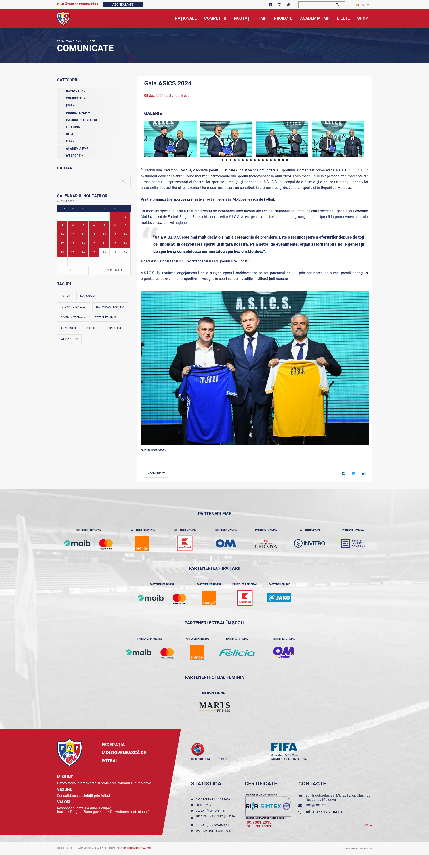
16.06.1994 (300, 759)
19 (83, 243)
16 (125, 234)
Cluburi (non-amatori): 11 (214, 825)
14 (104, 234)
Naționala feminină (110, 306)
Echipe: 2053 (205, 805)
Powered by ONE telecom (359, 848)
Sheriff (91, 328)
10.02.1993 (220, 759)
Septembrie (115, 270)
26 (83, 252)
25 (72, 252)
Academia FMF (77, 148)
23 (125, 243)
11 (72, 234)
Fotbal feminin (105, 317)
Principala (64, 40)
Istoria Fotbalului (81, 120)
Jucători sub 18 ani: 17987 (214, 830)
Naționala (87, 296)
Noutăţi (80, 40)
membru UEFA (200, 759)
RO (362, 4)
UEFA (69, 134)
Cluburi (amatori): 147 (211, 810)
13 (93, 234)
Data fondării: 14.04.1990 (213, 799)
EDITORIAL (74, 127)
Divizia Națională (73, 317)
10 (62, 234)
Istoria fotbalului (73, 306)
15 (114, 234)
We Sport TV (69, 339)
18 (72, 243)
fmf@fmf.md (316, 805)
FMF (92, 40)
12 (83, 234)
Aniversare (69, 328)
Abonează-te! (123, 4)
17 (62, 243)
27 (93, 252)
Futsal (65, 296)
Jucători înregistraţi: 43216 (215, 818)
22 (114, 243)
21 (104, 243)
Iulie (73, 270)
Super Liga (114, 328)
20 (93, 243)
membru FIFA (280, 759)
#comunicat (156, 473)
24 (62, 252)
